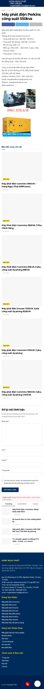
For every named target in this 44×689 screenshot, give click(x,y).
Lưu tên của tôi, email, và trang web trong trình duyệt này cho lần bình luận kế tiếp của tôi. (21, 482)
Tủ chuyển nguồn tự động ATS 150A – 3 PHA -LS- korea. (25, 540)
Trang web (6, 470)
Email (4, 460)
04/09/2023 (6, 189)
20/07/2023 (6, 273)
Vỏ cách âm (6, 644)
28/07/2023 (6, 231)
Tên (4, 450)
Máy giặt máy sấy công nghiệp (13, 633)
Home (3, 10)
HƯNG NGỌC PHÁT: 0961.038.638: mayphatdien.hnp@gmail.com (22, 3)
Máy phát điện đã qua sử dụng (13, 623)
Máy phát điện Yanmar (10, 620)
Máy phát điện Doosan (10, 611)
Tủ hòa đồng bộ (7, 641)
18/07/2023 (6, 356)
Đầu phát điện (7, 647)
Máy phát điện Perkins (10, 617)
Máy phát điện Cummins (11, 602)
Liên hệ (4, 666)
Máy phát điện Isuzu (9, 605)
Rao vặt (10, 10)
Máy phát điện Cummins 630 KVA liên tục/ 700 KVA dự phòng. (26, 530)
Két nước (5, 639)
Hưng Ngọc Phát (12, 684)
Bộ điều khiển (7, 636)
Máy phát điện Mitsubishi (11, 614)
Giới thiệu (5, 661)
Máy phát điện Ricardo (10, 608)
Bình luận (6, 421)
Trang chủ (5, 658)
